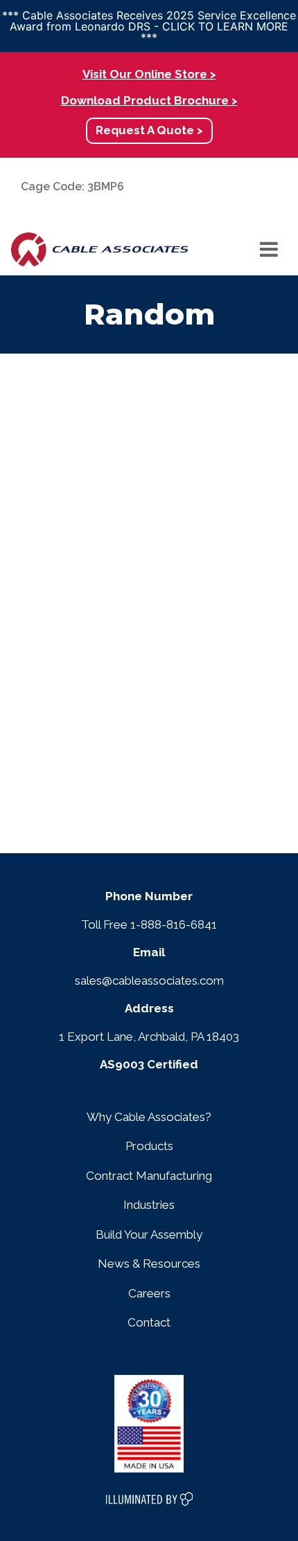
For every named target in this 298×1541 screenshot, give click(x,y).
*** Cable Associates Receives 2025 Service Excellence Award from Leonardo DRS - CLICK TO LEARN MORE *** (149, 26)
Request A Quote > (149, 130)
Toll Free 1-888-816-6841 (149, 924)
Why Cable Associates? (149, 1117)
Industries (149, 1205)
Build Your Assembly (149, 1234)
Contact (149, 1322)
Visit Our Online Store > (149, 74)
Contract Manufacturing (149, 1176)
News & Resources (149, 1263)
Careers (149, 1293)
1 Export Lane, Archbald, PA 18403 (149, 1036)
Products (149, 1146)
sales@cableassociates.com (149, 980)
